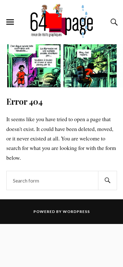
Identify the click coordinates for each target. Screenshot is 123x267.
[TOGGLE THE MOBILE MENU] (10, 22)
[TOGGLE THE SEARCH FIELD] (113, 22)
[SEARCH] (107, 180)
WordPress (76, 211)
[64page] (61, 34)
